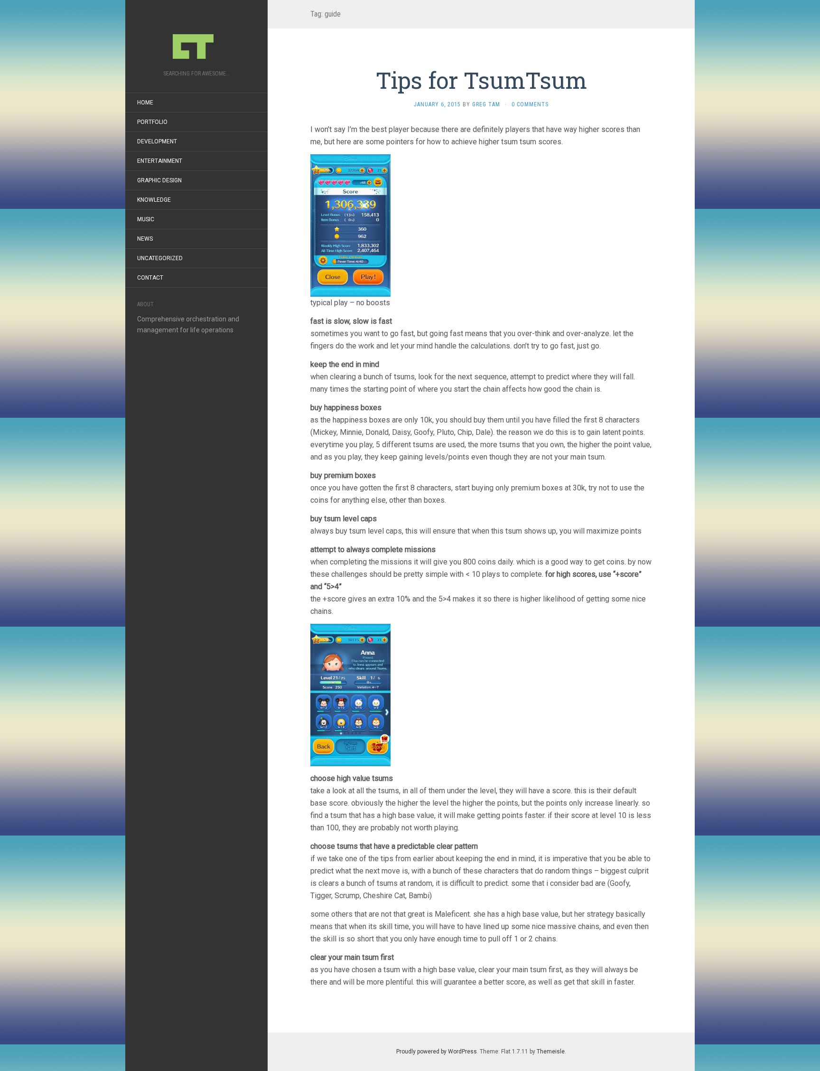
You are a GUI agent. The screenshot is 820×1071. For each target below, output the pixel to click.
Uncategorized (160, 258)
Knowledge (154, 200)
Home (145, 102)
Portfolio (152, 122)
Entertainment (159, 161)
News (145, 238)
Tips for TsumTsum (481, 80)
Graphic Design (159, 180)
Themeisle (551, 1051)
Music (145, 219)
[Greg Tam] (196, 38)
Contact (150, 277)
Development (157, 141)
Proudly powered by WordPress (436, 1051)
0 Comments (530, 104)
